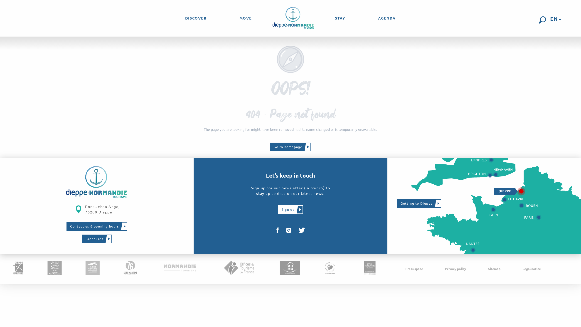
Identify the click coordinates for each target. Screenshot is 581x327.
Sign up (288, 209)
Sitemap (494, 269)
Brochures (94, 239)
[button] (542, 20)
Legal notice (531, 269)
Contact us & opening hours (94, 226)
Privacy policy (455, 269)
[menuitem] (196, 18)
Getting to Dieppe (417, 203)
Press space (414, 269)
